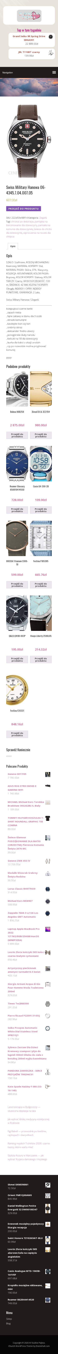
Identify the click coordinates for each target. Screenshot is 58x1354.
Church (11, 1346)
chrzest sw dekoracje (22, 221)
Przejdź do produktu (24, 208)
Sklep (9, 1318)
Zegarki (43, 217)
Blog (8, 1323)
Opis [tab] (12, 246)
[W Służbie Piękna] (29, 22)
